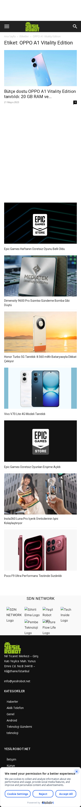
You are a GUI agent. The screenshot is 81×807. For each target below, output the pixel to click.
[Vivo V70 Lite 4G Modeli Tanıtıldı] (40, 389)
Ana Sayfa (10, 36)
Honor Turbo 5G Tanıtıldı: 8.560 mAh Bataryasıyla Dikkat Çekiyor (40, 359)
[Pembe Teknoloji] (32, 633)
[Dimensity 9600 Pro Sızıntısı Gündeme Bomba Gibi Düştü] (40, 276)
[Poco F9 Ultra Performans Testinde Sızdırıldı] (40, 551)
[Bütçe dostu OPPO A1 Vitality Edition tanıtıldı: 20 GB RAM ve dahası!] (40, 68)
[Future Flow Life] (51, 633)
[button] (6, 26)
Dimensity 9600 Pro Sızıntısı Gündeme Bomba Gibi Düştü (37, 303)
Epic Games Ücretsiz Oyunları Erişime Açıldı (32, 467)
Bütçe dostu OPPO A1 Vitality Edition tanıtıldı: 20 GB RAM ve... (40, 94)
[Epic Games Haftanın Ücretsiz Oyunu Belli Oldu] (40, 224)
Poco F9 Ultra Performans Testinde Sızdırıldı (33, 576)
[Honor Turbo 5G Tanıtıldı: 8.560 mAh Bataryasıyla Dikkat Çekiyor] (40, 332)
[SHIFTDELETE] (14, 620)
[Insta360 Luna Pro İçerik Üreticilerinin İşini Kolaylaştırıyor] (40, 494)
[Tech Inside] (69, 620)
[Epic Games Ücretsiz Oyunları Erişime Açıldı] (40, 441)
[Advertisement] (40, 151)
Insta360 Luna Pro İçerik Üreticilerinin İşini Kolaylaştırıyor (31, 521)
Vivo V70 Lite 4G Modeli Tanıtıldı (24, 414)
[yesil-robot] (22, 648)
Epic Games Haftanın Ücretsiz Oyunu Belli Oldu (34, 249)
